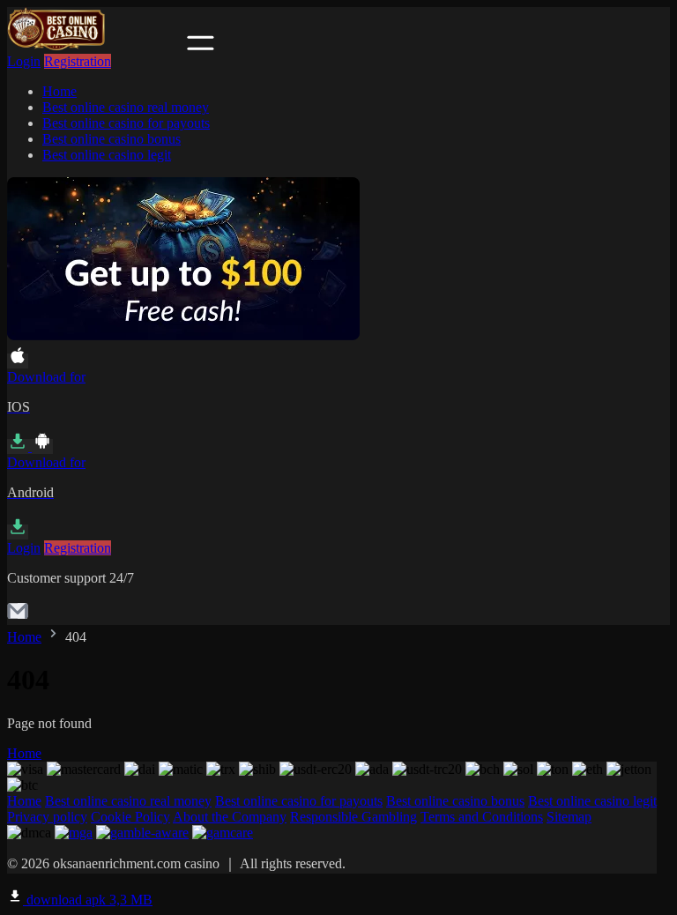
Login (24, 61)
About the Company (229, 816)
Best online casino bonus (111, 138)
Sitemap (569, 816)
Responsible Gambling (353, 816)
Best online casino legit (106, 154)
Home (59, 91)
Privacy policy (47, 816)
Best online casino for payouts (126, 122)
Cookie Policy (130, 816)
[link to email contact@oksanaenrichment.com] (17, 616)
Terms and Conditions (481, 816)
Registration (77, 61)
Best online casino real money (125, 107)
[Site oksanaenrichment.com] (95, 45)
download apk (88, 899)
